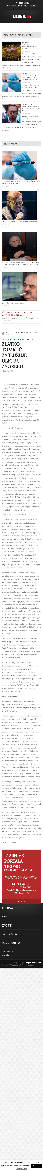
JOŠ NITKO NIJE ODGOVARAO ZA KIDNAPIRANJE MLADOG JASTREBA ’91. (21, 888)
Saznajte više (21, 1169)
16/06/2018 (8, 371)
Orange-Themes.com (32, 962)
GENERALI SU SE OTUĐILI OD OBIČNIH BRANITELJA (20, 318)
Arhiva (4, 916)
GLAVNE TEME (10, 339)
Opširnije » (6, 68)
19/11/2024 (21, 896)
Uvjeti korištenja (9, 934)
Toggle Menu (21, 4)
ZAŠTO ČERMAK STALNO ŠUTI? (13, 303)
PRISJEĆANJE (28, 339)
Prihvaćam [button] (36, 1166)
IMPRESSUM (7, 952)
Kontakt (5, 955)
